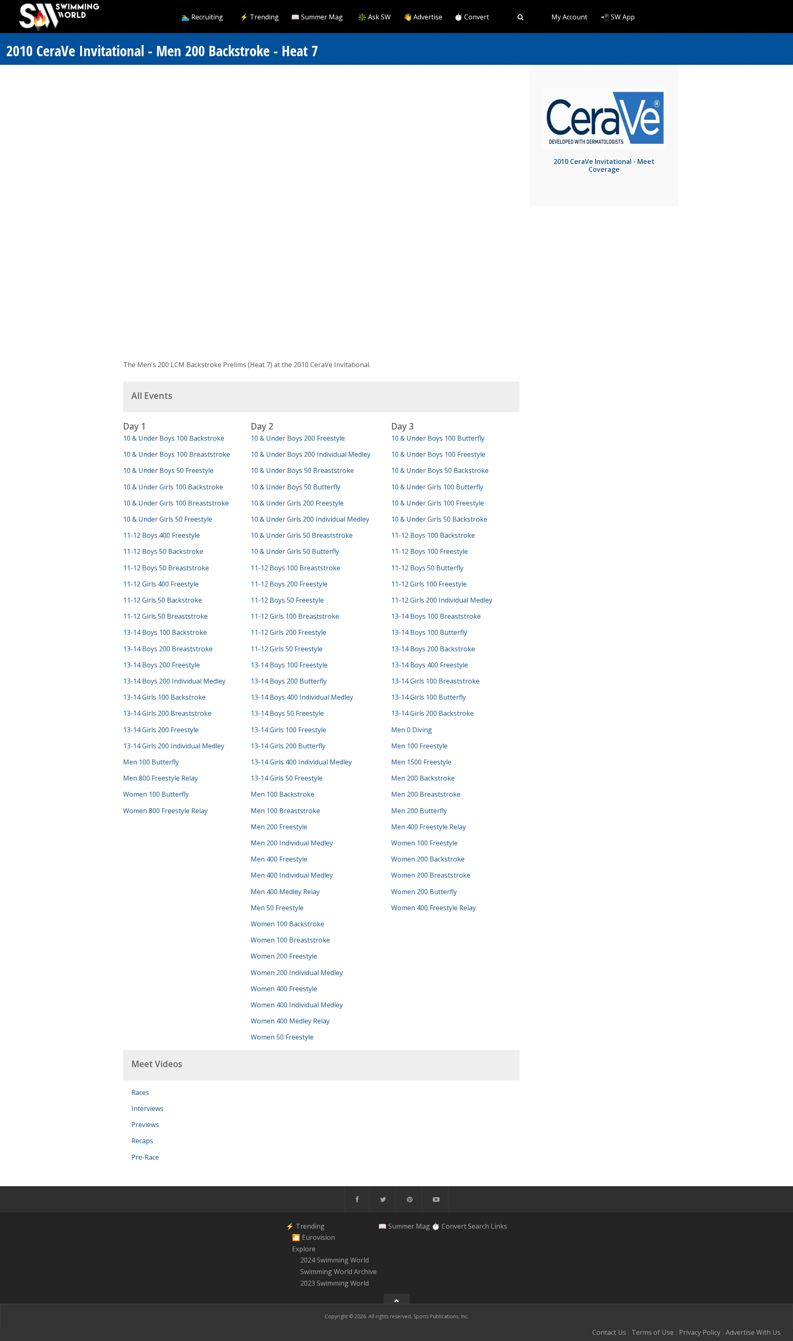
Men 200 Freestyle (279, 826)
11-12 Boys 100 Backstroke (433, 535)
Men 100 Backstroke (282, 794)
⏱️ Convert (471, 16)
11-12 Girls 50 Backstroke (162, 600)
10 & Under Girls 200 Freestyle (297, 503)
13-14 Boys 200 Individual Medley (174, 681)
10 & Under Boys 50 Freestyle (168, 470)
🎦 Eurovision (313, 1237)
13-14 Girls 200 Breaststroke (167, 713)
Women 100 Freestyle (424, 842)
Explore (304, 1248)
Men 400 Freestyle (279, 859)
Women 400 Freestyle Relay (433, 907)
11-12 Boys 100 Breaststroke (295, 567)
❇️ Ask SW (374, 16)
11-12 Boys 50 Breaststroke (166, 567)
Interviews (147, 1108)
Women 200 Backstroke (428, 859)
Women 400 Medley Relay (290, 1020)
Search (478, 1225)
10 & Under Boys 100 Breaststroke (176, 454)
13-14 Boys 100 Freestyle (289, 664)
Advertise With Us (753, 1332)
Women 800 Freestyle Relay (165, 810)
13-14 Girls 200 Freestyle (161, 729)
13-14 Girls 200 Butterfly (288, 745)
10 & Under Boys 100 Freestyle (438, 454)
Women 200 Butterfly (424, 891)
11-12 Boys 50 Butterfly (427, 567)
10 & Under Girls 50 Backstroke (439, 519)
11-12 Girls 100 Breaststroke (295, 616)
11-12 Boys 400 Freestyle (161, 535)
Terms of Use (653, 1332)
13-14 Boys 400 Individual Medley (302, 697)
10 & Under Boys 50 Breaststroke (302, 470)
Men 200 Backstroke (423, 778)
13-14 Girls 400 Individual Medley (301, 762)
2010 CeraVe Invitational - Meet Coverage (604, 165)
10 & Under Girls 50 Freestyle (167, 519)
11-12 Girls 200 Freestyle (288, 632)
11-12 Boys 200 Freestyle (289, 584)
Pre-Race (145, 1157)
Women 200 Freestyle (284, 956)
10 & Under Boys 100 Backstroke (173, 438)
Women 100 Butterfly (156, 794)
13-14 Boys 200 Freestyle (161, 664)
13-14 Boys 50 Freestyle (287, 713)
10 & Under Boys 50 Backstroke (440, 470)
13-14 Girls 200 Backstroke (432, 713)
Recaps (142, 1140)
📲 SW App (618, 16)
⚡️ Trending (259, 16)
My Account (569, 16)
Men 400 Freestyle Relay (428, 826)
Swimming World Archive (338, 1271)
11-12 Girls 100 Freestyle (429, 584)
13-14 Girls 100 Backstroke (164, 697)
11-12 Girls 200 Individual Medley (441, 600)
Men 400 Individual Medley (292, 875)
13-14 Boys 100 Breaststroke (436, 616)
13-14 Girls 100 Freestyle (288, 729)
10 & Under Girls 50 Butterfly (295, 551)
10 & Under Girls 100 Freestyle (437, 503)
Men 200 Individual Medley (292, 842)
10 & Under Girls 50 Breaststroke (302, 535)
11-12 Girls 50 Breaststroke (165, 616)
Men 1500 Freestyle (421, 762)
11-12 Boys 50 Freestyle (287, 600)
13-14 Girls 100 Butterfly (428, 697)
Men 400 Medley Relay (285, 891)
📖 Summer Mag (317, 16)
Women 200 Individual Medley (297, 972)
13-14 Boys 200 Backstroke (433, 648)
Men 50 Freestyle (277, 907)
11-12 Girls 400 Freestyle (161, 584)
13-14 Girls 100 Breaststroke (435, 681)
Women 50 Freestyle (282, 1037)
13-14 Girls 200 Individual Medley (173, 745)
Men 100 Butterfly (151, 762)
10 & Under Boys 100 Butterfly (437, 438)
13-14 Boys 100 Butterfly (429, 632)
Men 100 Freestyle (419, 745)
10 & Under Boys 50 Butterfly (295, 486)
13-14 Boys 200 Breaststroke (168, 648)
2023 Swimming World (334, 1283)
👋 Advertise (423, 16)
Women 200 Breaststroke (430, 875)
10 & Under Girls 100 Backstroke (173, 486)
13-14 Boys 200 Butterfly (289, 681)
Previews (145, 1124)
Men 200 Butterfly (419, 810)
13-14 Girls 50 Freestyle (287, 778)
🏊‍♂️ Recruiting (202, 16)
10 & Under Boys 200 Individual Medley (310, 454)
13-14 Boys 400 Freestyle (429, 664)
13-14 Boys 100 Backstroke (165, 632)
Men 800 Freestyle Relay (160, 778)
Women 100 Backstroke (287, 923)
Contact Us (609, 1332)
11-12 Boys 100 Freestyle (429, 551)
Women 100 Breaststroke (290, 940)
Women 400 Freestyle (284, 988)
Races (140, 1092)
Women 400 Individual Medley (297, 1004)
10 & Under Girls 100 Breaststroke (176, 503)
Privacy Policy (699, 1332)
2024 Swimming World (334, 1260)
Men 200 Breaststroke (426, 794)
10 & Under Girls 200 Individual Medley (310, 519)
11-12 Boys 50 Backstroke (163, 551)
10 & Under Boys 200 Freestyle (298, 438)
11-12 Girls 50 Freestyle (287, 648)
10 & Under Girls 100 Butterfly (437, 486)
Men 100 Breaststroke (285, 810)
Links (499, 1225)
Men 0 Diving (411, 729)
